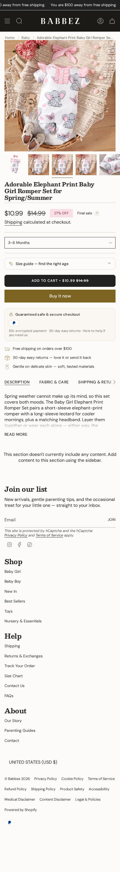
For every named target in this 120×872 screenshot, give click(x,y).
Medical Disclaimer (19, 799)
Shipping (13, 222)
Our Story (13, 720)
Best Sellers (14, 601)
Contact (11, 740)
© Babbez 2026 (17, 778)
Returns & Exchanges (23, 655)
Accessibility (99, 789)
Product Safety (72, 789)
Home (10, 38)
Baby (25, 38)
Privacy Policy (15, 535)
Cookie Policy (72, 778)
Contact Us (14, 685)
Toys (8, 611)
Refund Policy (15, 789)
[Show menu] (7, 21)
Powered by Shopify (20, 809)
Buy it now (60, 296)
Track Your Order (19, 665)
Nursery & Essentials (23, 620)
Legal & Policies (87, 799)
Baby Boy (12, 581)
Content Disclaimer (55, 799)
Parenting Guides (19, 730)
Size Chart (13, 675)
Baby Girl (12, 571)
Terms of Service (49, 535)
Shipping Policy (43, 789)
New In (10, 591)
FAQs (8, 695)
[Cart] (112, 21)
